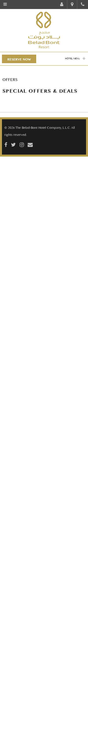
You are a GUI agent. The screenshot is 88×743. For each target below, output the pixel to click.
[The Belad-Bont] (44, 30)
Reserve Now (19, 59)
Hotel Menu (72, 58)
